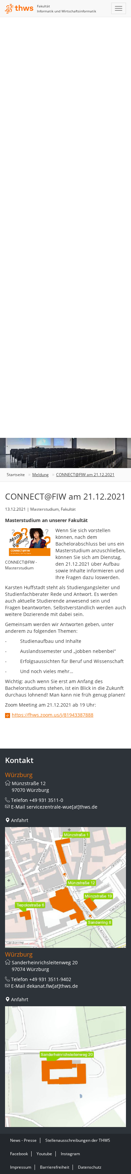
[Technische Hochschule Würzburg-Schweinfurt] (19, 8)
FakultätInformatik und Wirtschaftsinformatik (66, 8)
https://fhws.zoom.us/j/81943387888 (52, 715)
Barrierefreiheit (54, 1167)
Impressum (20, 1167)
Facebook (19, 1154)
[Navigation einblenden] (118, 8)
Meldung (40, 474)
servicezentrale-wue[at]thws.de (62, 807)
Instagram (70, 1154)
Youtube (44, 1154)
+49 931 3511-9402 (50, 979)
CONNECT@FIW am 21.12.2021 (85, 474)
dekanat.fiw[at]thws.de (52, 986)
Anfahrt (19, 820)
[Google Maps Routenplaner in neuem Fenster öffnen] (65, 887)
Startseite (16, 474)
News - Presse (23, 1140)
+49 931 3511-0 (46, 800)
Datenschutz (89, 1167)
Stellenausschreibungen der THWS (77, 1140)
